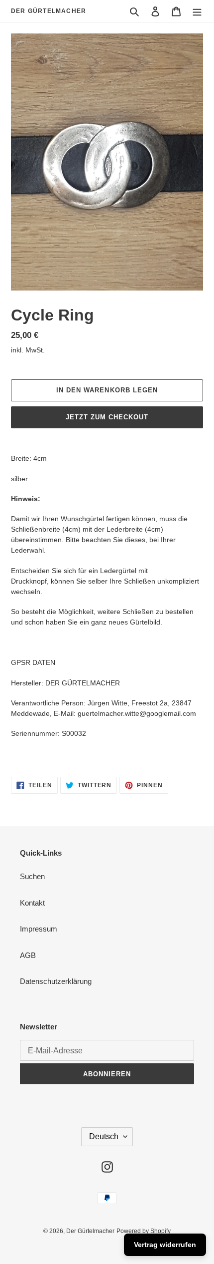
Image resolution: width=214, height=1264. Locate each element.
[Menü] (197, 11)
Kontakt (32, 903)
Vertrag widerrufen (165, 1245)
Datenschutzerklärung (56, 981)
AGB (28, 955)
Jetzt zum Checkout (107, 417)
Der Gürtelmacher (48, 10)
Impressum (38, 929)
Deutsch (103, 1136)
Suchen (32, 876)
